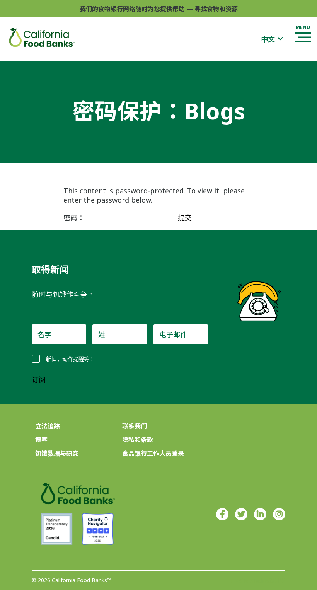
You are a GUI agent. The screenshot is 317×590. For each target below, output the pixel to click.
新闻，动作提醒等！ (70, 359)
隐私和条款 (137, 439)
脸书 (222, 514)
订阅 (39, 380)
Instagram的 (279, 514)
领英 (260, 514)
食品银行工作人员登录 (153, 453)
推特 (241, 514)
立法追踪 (47, 426)
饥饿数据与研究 (56, 453)
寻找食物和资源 (216, 9)
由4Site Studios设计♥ (257, 580)
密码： (74, 217)
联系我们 (134, 426)
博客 (41, 439)
